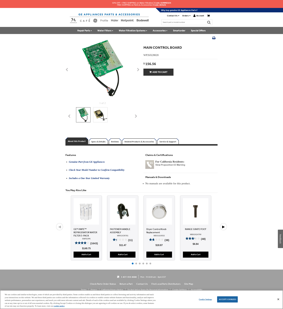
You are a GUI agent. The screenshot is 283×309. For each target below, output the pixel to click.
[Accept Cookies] (278, 299)
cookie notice (59, 306)
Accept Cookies (227, 299)
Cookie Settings (205, 299)
